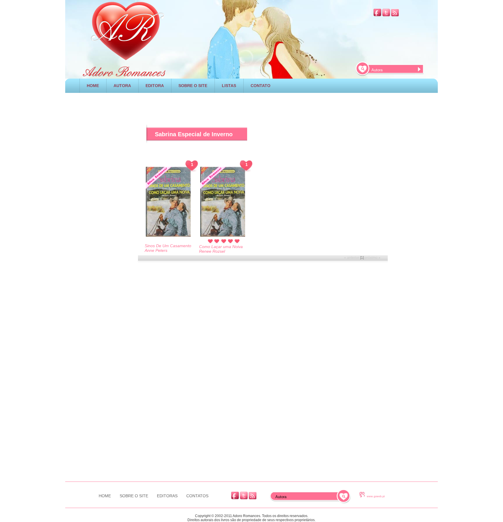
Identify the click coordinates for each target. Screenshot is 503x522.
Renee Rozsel (212, 251)
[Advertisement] (251, 104)
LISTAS (229, 85)
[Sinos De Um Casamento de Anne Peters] (168, 202)
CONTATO (260, 85)
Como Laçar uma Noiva (221, 246)
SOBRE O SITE (192, 85)
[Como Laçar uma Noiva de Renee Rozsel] (222, 202)
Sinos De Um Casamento (168, 245)
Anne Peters (156, 250)
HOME (93, 85)
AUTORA (122, 85)
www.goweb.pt (376, 496)
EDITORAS (167, 495)
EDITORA (155, 85)
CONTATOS (197, 495)
